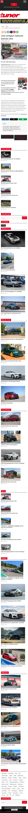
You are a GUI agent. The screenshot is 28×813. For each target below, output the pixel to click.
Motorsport (20, 784)
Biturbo (10, 775)
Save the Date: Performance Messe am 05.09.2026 (13, 763)
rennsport (5, 130)
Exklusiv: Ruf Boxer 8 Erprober (8, 207)
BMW (15, 775)
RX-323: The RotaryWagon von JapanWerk (11, 291)
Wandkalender (10, 130)
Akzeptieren (14, 809)
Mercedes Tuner (5, 784)
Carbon (19, 777)
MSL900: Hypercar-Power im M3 (9, 183)
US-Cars (3, 795)
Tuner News (4, 793)
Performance (21, 786)
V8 (10, 795)
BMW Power (4, 777)
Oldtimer (15, 786)
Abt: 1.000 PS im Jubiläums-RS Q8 (9, 644)
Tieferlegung (14, 790)
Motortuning (4, 786)
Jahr (19, 126)
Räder (23, 788)
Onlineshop (15, 129)
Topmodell (21, 790)
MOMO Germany (13, 784)
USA (7, 795)
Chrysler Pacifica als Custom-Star (9, 195)
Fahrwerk (21, 780)
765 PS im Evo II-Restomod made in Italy (11, 361)
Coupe (10, 780)
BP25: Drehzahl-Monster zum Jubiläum (10, 159)
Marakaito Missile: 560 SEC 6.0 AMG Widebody (12, 7)
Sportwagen (4, 790)
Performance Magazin (6, 788)
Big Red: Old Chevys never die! (8, 482)
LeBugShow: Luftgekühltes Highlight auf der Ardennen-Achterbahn (12, 526)
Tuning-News (15, 793)
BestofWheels (5, 775)
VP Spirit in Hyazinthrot (7, 403)
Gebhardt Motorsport (6, 64)
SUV (9, 790)
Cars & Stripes (4, 780)
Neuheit (11, 129)
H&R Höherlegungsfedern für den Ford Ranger (12, 463)
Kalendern (11, 127)
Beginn (7, 126)
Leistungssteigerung (14, 782)
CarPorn (24, 777)
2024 (5, 126)
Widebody (17, 795)
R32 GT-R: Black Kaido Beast (8, 270)
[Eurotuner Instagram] (15, 9)
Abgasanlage (4, 773)
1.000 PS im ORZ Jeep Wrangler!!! (9, 444)
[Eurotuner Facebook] (13, 9)
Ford (7, 782)
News (5, 123)
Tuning (9, 793)
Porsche (14, 788)
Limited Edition (16, 127)
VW (13, 795)
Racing (19, 129)
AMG (16, 773)
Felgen (3, 782)
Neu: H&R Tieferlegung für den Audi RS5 (11, 539)
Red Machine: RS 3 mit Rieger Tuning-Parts (11, 666)
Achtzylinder (11, 773)
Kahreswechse (6, 127)
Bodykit (10, 777)
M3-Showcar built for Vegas (8, 745)
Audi (19, 773)
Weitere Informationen (19, 808)
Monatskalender (6, 129)
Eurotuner (15, 780)
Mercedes (22, 782)
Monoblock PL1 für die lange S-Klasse (10, 381)
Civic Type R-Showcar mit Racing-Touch (11, 313)
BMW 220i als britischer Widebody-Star (10, 726)
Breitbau (15, 777)
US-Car (21, 793)
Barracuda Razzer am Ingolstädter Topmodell (12, 622)
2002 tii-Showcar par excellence (9, 707)
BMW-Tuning (20, 775)
